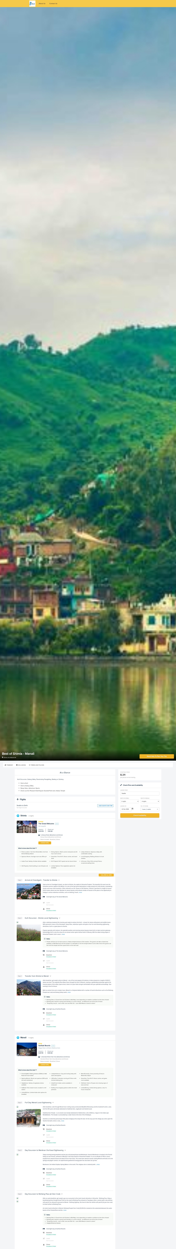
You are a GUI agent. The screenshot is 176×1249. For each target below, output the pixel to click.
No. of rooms (144, 806)
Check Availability (139, 815)
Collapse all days (106, 875)
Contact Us (53, 3)
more (80, 892)
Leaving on (123, 806)
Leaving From (124, 790)
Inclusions (22, 765)
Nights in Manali (145, 798)
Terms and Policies (37, 765)
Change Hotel (45, 843)
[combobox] (139, 793)
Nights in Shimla (124, 798)
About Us (42, 3)
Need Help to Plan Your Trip (157, 756)
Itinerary (10, 765)
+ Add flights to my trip (105, 806)
